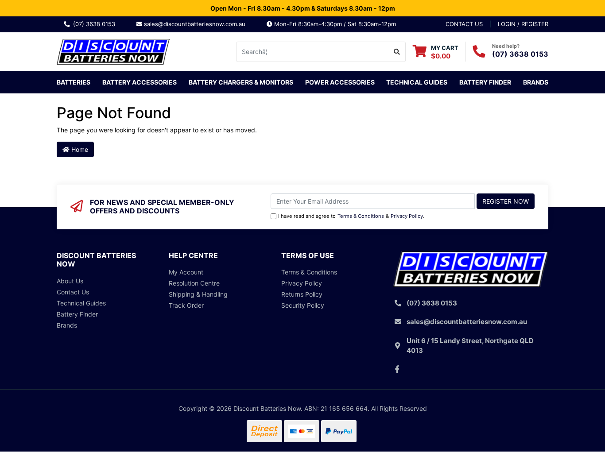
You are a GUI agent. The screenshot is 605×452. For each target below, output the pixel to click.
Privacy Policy (407, 216)
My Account (186, 272)
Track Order (186, 305)
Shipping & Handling (198, 294)
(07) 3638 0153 (96, 23)
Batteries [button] (73, 82)
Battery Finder (485, 82)
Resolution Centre (194, 283)
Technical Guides (416, 82)
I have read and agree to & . (351, 216)
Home (79, 149)
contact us (464, 23)
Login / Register (523, 23)
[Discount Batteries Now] (113, 50)
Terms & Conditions (360, 216)
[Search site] (397, 52)
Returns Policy (301, 294)
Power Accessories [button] (340, 82)
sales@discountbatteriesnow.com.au (197, 23)
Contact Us (73, 292)
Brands (67, 325)
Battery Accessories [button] (139, 82)
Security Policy (302, 305)
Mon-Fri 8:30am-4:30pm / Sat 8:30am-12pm (334, 23)
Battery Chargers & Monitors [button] (241, 82)
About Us (70, 281)
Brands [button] (535, 82)
